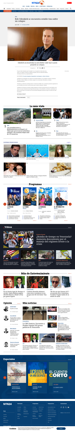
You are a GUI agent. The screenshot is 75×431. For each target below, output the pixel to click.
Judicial (22, 8)
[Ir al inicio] (9, 406)
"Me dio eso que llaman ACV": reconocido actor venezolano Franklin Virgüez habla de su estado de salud (59, 294)
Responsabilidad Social (51, 407)
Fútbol (59, 315)
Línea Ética (49, 418)
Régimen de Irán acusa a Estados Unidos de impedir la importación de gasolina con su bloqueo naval (43, 134)
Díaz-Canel (31, 11)
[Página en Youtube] (68, 407)
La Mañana (42, 207)
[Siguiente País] (71, 11)
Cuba (36, 11)
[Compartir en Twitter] (39, 68)
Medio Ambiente (13, 328)
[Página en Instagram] (63, 407)
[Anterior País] (71, 10)
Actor (16, 16)
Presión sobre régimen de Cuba (62, 260)
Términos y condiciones (41, 427)
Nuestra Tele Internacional (34, 8)
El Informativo (59, 207)
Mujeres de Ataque (40, 416)
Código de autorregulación (52, 414)
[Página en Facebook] (61, 407)
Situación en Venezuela (14, 342)
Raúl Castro (14, 11)
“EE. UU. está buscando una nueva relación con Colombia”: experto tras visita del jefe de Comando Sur (11, 263)
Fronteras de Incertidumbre (16, 387)
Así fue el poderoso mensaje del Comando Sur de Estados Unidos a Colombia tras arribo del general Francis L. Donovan (14, 217)
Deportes (26, 8)
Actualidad (9, 8)
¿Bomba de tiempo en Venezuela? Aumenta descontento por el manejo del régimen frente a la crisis (29, 217)
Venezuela (5, 416)
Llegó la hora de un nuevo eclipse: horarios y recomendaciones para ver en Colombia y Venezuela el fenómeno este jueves (63, 124)
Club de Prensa (41, 407)
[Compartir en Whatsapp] (44, 68)
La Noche (10, 207)
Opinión (66, 8)
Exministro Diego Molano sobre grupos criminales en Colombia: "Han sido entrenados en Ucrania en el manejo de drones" (28, 264)
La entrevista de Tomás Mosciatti (35, 411)
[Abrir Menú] (4, 9)
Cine (4, 289)
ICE (58, 307)
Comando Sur (5, 260)
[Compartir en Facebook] (37, 68)
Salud (58, 8)
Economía (18, 8)
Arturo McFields (13, 315)
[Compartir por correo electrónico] (42, 68)
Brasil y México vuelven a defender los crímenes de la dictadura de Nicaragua (15, 319)
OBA (48, 422)
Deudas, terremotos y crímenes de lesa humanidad (14, 345)
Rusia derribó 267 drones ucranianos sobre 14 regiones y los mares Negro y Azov (63, 134)
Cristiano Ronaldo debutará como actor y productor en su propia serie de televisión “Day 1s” (37, 294)
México (4, 418)
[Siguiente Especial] (70, 377)
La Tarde (26, 207)
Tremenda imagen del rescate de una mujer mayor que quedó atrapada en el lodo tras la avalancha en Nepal (45, 264)
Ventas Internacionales (51, 416)
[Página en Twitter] (66, 407)
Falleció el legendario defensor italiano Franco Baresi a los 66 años (63, 318)
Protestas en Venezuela (40, 234)
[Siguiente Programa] (70, 204)
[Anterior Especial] (4, 377)
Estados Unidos (61, 323)
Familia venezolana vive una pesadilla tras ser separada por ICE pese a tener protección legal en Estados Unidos (63, 347)
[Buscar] (71, 9)
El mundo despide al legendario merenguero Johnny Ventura (36, 76)
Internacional (5, 422)
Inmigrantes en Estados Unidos (61, 343)
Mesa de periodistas (34, 416)
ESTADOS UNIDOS (42, 6)
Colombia (5, 414)
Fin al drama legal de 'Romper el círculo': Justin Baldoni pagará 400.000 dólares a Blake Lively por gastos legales (14, 294)
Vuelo (40, 343)
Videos (8, 227)
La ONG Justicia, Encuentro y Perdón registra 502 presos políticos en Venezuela (34, 325)
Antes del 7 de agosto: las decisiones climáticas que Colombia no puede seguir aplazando (15, 333)
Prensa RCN (50, 420)
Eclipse (57, 120)
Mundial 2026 (40, 11)
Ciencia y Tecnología (45, 8)
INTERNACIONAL (49, 6)
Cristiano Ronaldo (30, 289)
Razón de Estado (35, 418)
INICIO (24, 6)
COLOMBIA (28, 6)
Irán (36, 131)
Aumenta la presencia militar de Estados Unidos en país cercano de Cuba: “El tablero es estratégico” (63, 263)
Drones (22, 260)
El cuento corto (58, 387)
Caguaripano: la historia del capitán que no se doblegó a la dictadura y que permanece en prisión (60, 217)
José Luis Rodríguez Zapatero (23, 11)
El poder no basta (14, 308)
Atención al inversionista (52, 410)
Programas (62, 8)
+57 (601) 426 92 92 (66, 412)
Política (13, 8)
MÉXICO (37, 6)
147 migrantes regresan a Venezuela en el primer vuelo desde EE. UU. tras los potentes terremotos (46, 347)
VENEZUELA (33, 6)
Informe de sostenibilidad (52, 412)
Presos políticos (26, 321)
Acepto (61, 428)
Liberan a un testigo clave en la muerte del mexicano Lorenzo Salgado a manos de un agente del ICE (64, 310)
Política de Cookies (36, 429)
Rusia (57, 131)
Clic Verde (34, 407)
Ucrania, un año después (37, 387)
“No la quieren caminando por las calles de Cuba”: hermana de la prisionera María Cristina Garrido (45, 217)
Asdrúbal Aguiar (13, 306)
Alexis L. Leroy (14, 338)
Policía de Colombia (39, 120)
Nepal (8, 125)
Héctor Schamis (15, 349)
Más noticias (30, 302)
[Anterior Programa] (4, 204)
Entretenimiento (53, 8)
